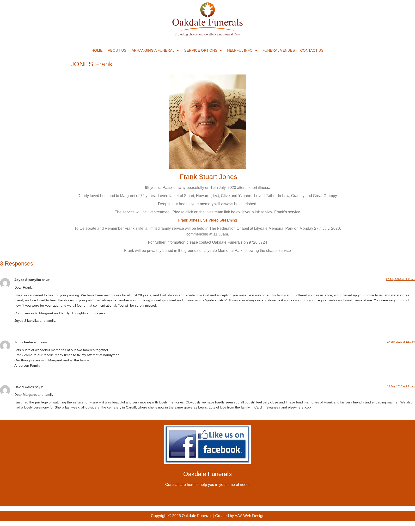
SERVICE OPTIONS (200, 50)
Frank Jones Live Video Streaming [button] (207, 220)
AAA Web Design (249, 516)
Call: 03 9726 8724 (207, 497)
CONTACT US (311, 50)
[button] (155, 50)
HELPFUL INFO (240, 50)
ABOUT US (117, 50)
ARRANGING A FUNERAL (153, 50)
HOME (97, 50)
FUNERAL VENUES (278, 50)
